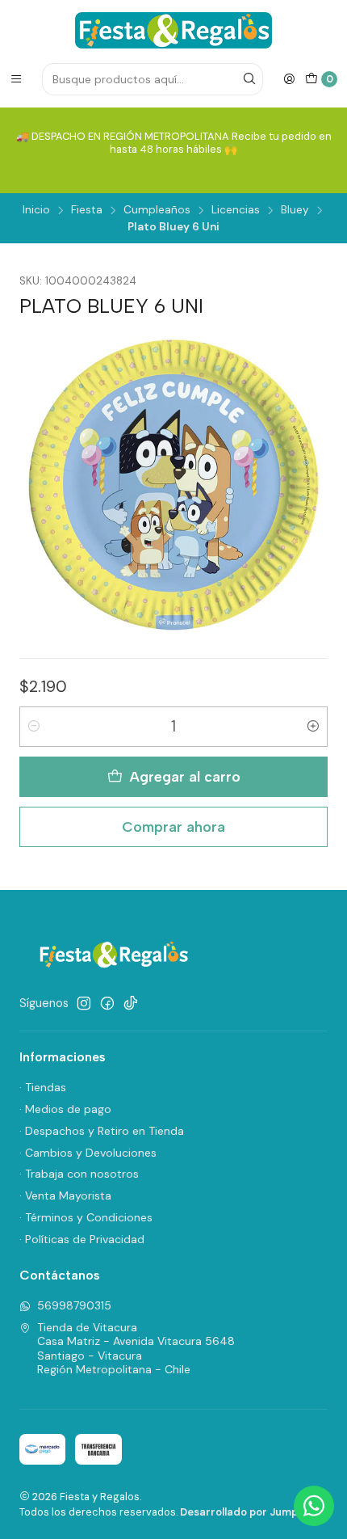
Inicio (36, 210)
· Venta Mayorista (65, 1195)
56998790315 (74, 1305)
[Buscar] (249, 79)
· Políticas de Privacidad (81, 1239)
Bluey (295, 210)
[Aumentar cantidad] (313, 726)
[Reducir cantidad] (34, 726)
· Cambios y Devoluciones (88, 1152)
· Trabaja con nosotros (79, 1173)
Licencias (235, 210)
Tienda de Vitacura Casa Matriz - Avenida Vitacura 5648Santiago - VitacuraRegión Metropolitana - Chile (136, 1348)
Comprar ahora (173, 826)
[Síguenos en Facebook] (107, 1003)
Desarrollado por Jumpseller (253, 1512)
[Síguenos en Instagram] (84, 1003)
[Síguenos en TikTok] (131, 1003)
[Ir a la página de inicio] (173, 30)
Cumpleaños (156, 210)
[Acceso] (288, 79)
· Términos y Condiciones (86, 1217)
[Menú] (16, 79)
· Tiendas (42, 1087)
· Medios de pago (65, 1109)
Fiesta (86, 210)
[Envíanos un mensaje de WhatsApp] (314, 1506)
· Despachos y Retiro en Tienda (101, 1131)
